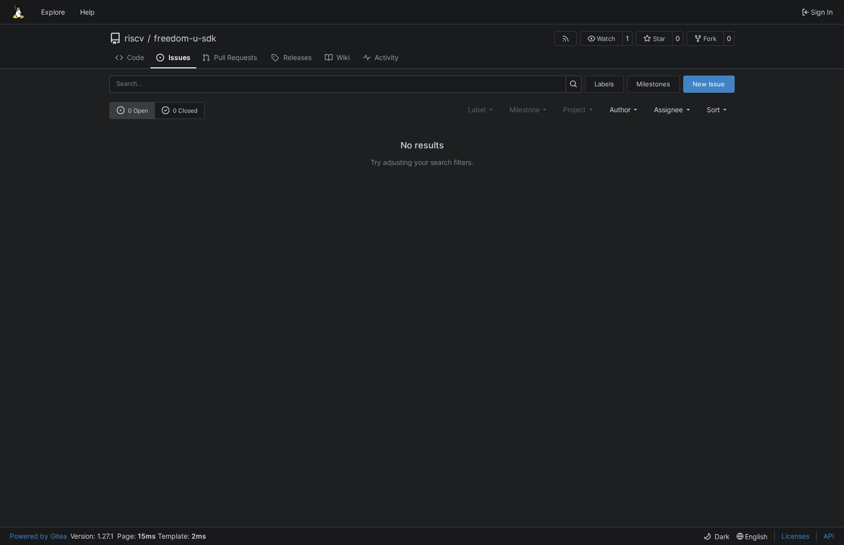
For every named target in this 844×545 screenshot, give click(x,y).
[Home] (18, 12)
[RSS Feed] (565, 38)
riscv (134, 38)
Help (87, 12)
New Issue (709, 84)
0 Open (138, 110)
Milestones (653, 84)
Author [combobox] (620, 109)
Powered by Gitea (38, 536)
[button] (601, 38)
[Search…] (574, 84)
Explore (53, 12)
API (828, 536)
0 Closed (185, 110)
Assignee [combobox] (668, 109)
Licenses (795, 536)
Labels (604, 84)
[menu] (717, 109)
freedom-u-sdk (185, 38)
